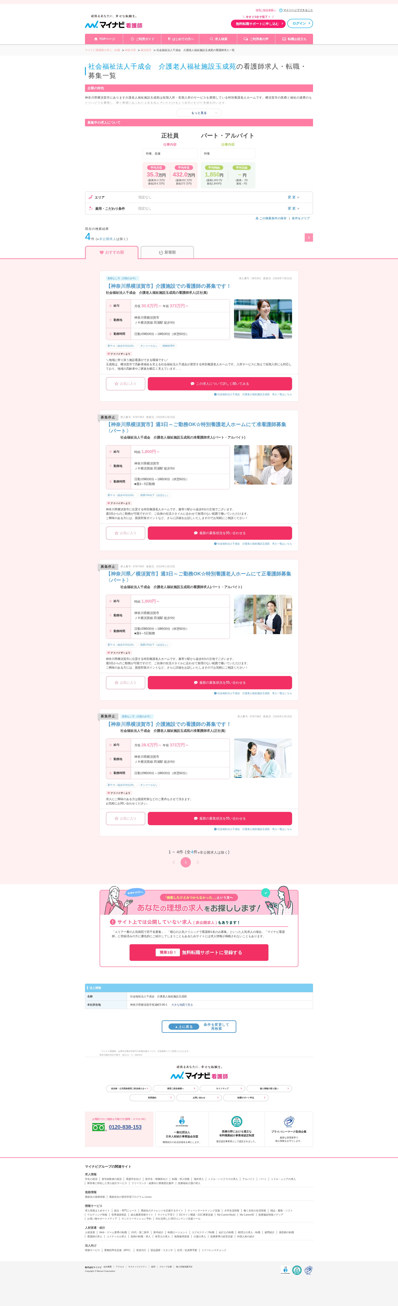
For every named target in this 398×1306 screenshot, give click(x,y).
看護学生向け (133, 1179)
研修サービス (92, 1250)
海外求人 (199, 1179)
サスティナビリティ (137, 1267)
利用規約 (152, 1097)
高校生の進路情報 (95, 1196)
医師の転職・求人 (141, 1236)
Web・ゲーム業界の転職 (113, 1232)
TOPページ (107, 39)
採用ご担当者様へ (266, 10)
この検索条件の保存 (273, 218)
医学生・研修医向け (156, 1179)
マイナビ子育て (166, 1214)
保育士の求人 (162, 1236)
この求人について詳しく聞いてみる (222, 383)
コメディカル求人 (116, 1236)
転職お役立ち (297, 39)
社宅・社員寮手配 (187, 1250)
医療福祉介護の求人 (189, 1183)
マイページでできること (298, 10)
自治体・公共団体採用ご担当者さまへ (128, 1088)
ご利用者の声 (259, 39)
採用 (153, 1267)
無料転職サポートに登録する (201, 952)
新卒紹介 (158, 1232)
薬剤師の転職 (286, 1232)
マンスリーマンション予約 (136, 1218)
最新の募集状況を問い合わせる (222, 533)
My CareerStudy (226, 1214)
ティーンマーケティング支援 (204, 1210)
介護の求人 (200, 1236)
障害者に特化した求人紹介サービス (107, 1183)
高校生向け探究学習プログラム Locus (130, 1196)
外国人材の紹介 (246, 1236)
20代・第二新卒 (140, 1232)
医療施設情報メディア (270, 1214)
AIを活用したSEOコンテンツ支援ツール (178, 1218)
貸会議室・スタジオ (161, 1250)
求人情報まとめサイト (97, 1210)
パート (263, 1179)
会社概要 (107, 1267)
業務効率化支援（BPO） (118, 1250)
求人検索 (221, 39)
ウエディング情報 (97, 1214)
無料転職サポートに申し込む (257, 24)
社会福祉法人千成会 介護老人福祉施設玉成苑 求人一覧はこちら (254, 394)
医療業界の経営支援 (221, 1236)
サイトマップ (222, 1088)
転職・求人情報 (180, 1179)
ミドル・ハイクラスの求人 (223, 1179)
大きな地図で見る (182, 1004)
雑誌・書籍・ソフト (281, 1210)
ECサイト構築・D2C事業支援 (196, 1214)
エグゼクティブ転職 (203, 1232)
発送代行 (141, 1250)
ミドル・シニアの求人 (283, 1179)
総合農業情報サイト (142, 1214)
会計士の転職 (226, 1232)
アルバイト (248, 1179)
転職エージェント (178, 1232)
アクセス (120, 1267)
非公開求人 (107, 239)
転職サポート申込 (246, 1097)
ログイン (299, 23)
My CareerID (247, 1214)
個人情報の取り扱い (269, 1088)
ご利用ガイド (145, 39)
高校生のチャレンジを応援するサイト (162, 1210)
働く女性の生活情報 (255, 1210)
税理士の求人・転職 (249, 1232)
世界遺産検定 (119, 1214)
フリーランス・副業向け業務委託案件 (152, 1183)
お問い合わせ (199, 1097)
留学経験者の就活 (112, 1179)
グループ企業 (165, 1267)
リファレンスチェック (213, 1250)
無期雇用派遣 (181, 1236)
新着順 (170, 252)
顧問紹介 (270, 1232)
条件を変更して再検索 (202, 1026)
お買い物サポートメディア (102, 1218)
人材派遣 (90, 1232)
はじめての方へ (183, 39)
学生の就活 (91, 1179)
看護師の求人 (94, 1236)
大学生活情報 (231, 1210)
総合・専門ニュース (125, 1210)
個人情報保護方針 (184, 1267)
